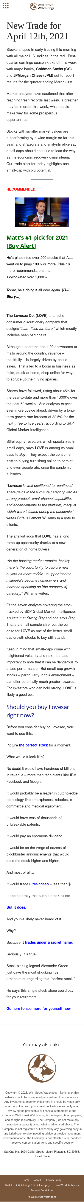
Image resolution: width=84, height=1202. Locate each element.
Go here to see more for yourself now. (39, 1008)
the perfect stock (33, 745)
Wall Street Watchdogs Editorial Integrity (27, 1185)
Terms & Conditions (42, 1190)
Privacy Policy (53, 1179)
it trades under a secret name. (47, 942)
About (37, 1179)
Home (26, 1179)
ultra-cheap (39, 883)
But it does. (16, 907)
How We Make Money (67, 1185)
